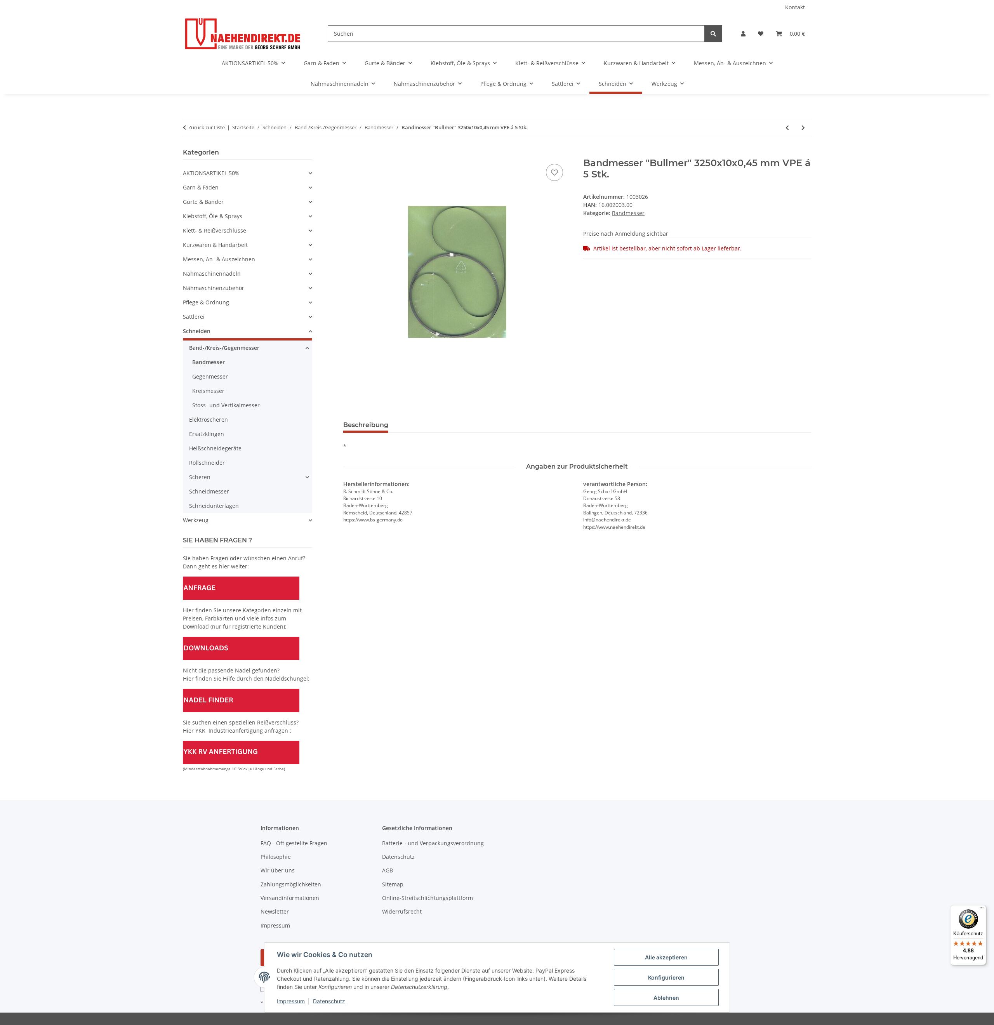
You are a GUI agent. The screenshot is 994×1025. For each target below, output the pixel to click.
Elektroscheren (208, 419)
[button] (743, 33)
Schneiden (196, 331)
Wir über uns (278, 870)
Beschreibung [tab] (365, 425)
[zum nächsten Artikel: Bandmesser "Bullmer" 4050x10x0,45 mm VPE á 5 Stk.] (803, 127)
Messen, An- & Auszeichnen (219, 259)
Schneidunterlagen (214, 505)
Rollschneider (207, 462)
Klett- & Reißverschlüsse (214, 230)
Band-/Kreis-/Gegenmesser (224, 347)
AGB (387, 870)
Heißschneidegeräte (215, 448)
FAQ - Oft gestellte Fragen (294, 843)
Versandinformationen (290, 898)
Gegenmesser (210, 376)
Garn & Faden (201, 187)
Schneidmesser (209, 491)
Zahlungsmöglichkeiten (291, 884)
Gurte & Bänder (203, 201)
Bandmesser (628, 213)
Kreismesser (208, 390)
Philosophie (276, 856)
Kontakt (795, 7)
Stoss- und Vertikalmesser (226, 405)
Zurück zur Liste (206, 127)
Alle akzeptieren (666, 957)
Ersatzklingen (206, 434)
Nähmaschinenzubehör (213, 288)
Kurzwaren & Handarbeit (215, 244)
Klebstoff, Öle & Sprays (212, 216)
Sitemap (392, 884)
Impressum (291, 1001)
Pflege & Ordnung (206, 302)
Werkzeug (196, 520)
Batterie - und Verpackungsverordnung (433, 843)
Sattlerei (194, 316)
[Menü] (981, 909)
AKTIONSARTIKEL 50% (211, 173)
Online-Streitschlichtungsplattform (427, 898)
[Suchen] (713, 33)
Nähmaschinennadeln (212, 273)
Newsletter (275, 911)
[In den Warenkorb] (349, 153)
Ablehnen (666, 997)
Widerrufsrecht (402, 911)
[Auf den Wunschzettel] (554, 172)
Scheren (199, 477)
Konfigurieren (666, 977)
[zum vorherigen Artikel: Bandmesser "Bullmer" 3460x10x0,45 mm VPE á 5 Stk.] (787, 127)
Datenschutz (329, 1001)
